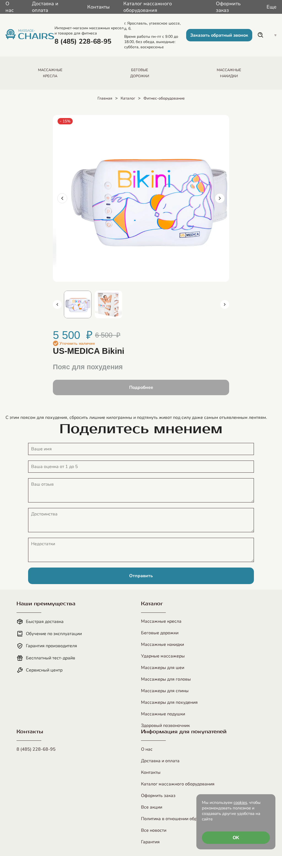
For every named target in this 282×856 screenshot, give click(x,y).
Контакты (98, 7)
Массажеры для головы (166, 679)
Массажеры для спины (165, 691)
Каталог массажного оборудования (147, 7)
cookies (240, 802)
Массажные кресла (161, 621)
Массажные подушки (163, 714)
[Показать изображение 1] (77, 304)
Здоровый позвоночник (165, 726)
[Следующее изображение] (220, 198)
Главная (104, 98)
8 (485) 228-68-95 (36, 749)
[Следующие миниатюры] (224, 304)
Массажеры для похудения (169, 702)
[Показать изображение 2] (108, 304)
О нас (10, 7)
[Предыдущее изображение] (62, 198)
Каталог (128, 98)
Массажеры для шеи (162, 668)
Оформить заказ (228, 7)
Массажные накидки (162, 644)
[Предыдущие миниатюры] (57, 304)
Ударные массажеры (163, 656)
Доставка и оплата (45, 7)
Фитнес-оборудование (164, 98)
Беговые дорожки (159, 633)
